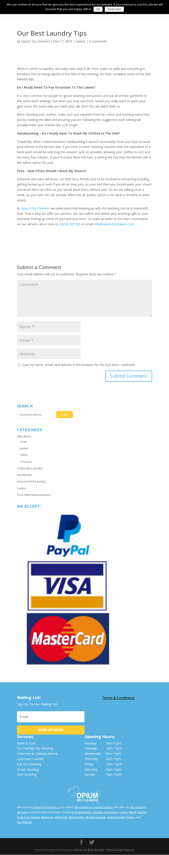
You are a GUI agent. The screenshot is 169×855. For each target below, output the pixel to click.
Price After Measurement (33, 495)
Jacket (24, 448)
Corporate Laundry (29, 468)
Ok (98, 9)
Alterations (24, 436)
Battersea (47, 817)
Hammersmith (116, 817)
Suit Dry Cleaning (29, 764)
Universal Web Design (88, 850)
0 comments (98, 41)
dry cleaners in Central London (93, 807)
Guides (81, 41)
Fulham (35, 817)
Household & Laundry (31, 481)
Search (64, 415)
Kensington (111, 812)
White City (61, 817)
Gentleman (24, 475)
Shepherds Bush (95, 817)
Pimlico (130, 817)
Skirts (24, 455)
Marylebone (24, 822)
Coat (23, 442)
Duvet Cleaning (28, 769)
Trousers (26, 462)
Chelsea (98, 812)
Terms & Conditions (118, 697)
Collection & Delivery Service (37, 753)
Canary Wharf (127, 812)
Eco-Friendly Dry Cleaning (35, 748)
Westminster (76, 817)
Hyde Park (23, 817)
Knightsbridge (83, 812)
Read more (114, 9)
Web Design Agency (120, 850)
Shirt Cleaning (26, 774)
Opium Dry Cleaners (35, 41)
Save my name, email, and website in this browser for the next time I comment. (79, 365)
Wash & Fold (26, 743)
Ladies (21, 488)
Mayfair (142, 812)
